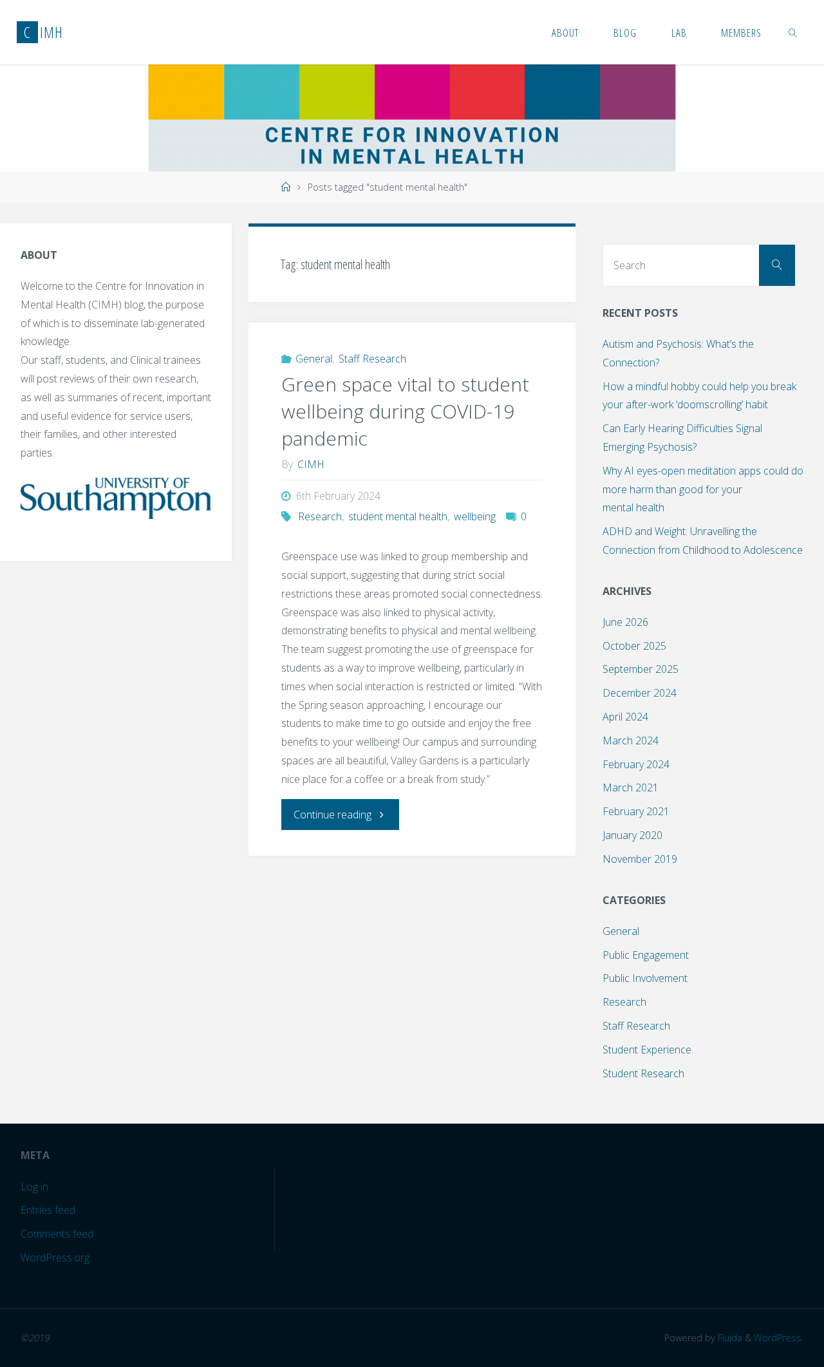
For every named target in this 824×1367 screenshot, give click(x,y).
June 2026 (625, 622)
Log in (34, 1187)
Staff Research (372, 359)
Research (320, 516)
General (313, 359)
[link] (793, 32)
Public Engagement (646, 955)
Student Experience (647, 1049)
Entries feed (48, 1210)
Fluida (728, 1338)
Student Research (643, 1073)
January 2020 (632, 835)
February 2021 (636, 811)
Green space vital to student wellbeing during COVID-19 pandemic (405, 411)
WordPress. (778, 1338)
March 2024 (631, 740)
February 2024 (636, 764)
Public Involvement (645, 978)
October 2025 (634, 646)
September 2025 (641, 669)
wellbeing (475, 516)
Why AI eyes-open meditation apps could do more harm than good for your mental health (703, 489)
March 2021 (631, 787)
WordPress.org (55, 1257)
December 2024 (640, 693)
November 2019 (640, 859)
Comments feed (57, 1234)
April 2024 (625, 717)
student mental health (397, 516)
